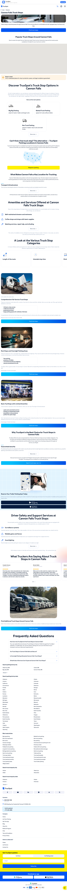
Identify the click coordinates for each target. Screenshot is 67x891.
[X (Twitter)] (59, 792)
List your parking (7, 819)
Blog (4, 823)
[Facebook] (7, 792)
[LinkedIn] (28, 792)
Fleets (4, 842)
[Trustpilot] (49, 792)
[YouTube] (18, 792)
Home (4, 816)
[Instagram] (39, 792)
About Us (5, 826)
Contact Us (5, 847)
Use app (63, 2)
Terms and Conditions (17, 869)
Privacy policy (6, 835)
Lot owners (5, 844)
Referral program (7, 828)
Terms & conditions (7, 833)
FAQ (4, 831)
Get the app (6, 821)
